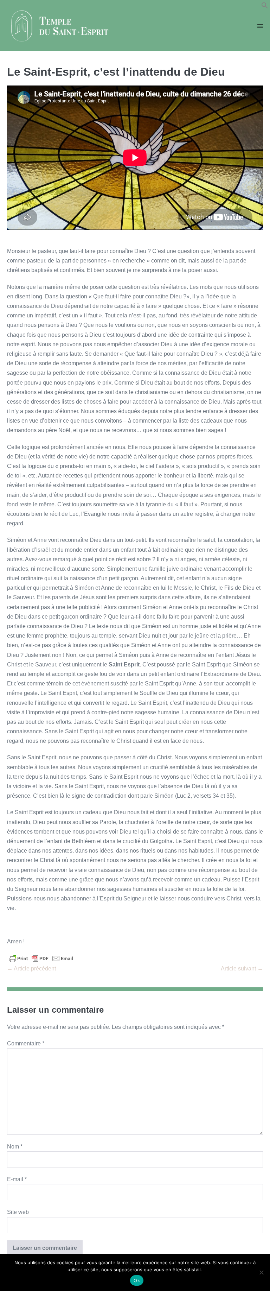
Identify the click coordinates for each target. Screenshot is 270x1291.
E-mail (17, 1179)
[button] (264, 7)
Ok (137, 1280)
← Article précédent (31, 969)
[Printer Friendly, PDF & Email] (41, 958)
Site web (18, 1212)
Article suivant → (242, 969)
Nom (14, 1147)
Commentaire (25, 1043)
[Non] (261, 1272)
